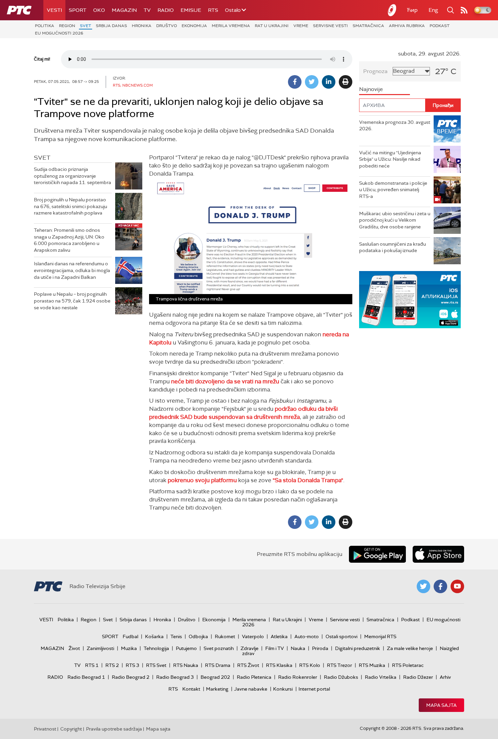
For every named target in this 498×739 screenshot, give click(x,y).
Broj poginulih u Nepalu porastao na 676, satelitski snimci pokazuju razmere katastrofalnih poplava (70, 206)
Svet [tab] (42, 158)
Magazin (124, 10)
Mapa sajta (441, 705)
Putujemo (186, 648)
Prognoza (375, 71)
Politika (44, 25)
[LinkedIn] (328, 82)
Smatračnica (368, 25)
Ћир (412, 10)
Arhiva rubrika (407, 25)
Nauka (298, 648)
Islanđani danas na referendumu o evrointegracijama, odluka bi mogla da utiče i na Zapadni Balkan (72, 270)
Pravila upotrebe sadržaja (114, 729)
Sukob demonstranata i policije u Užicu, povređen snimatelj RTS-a (393, 189)
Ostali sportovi (341, 636)
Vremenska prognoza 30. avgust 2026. (394, 125)
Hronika (141, 25)
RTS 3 (132, 665)
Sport (77, 10)
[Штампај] (345, 82)
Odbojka (198, 636)
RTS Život (248, 665)
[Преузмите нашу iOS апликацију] (438, 554)
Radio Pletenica (254, 677)
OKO (99, 10)
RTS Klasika (279, 665)
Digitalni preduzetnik (357, 648)
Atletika (279, 636)
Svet (85, 25)
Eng (433, 10)
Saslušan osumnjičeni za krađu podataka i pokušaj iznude (392, 247)
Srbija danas (111, 25)
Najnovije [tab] (371, 89)
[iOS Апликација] (410, 299)
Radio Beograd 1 (86, 677)
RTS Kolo (309, 665)
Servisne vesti (330, 25)
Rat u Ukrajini (272, 25)
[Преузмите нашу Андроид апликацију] (377, 554)
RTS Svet (156, 665)
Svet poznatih (219, 648)
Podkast (440, 25)
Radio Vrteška (380, 677)
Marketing (217, 689)
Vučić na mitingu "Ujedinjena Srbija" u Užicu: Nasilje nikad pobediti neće (390, 159)
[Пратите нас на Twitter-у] (423, 586)
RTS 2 (112, 665)
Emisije (191, 10)
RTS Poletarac (408, 665)
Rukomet (225, 636)
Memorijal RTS (380, 636)
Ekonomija (194, 25)
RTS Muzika (372, 665)
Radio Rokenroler (297, 677)
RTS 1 (92, 665)
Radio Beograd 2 (130, 677)
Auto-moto (306, 636)
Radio (166, 10)
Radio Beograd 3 (175, 677)
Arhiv (445, 677)
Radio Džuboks (341, 677)
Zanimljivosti (100, 648)
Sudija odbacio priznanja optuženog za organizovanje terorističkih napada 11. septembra (72, 175)
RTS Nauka (185, 665)
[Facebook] (295, 82)
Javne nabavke (250, 689)
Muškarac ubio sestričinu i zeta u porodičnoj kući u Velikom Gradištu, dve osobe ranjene (394, 220)
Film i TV (274, 648)
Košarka (154, 636)
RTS (213, 10)
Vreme (300, 25)
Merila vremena (231, 25)
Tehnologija (156, 648)
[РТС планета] (392, 10)
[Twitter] (311, 82)
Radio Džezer (418, 677)
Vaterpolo (253, 636)
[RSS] (464, 10)
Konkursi (283, 689)
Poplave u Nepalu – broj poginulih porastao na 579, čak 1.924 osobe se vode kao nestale (72, 300)
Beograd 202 (215, 677)
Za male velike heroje (410, 648)
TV (147, 10)
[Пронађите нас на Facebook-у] (440, 586)
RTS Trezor (339, 665)
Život (74, 648)
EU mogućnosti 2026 (59, 33)
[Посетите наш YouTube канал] (457, 586)
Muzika (129, 648)
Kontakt (191, 689)
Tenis (176, 636)
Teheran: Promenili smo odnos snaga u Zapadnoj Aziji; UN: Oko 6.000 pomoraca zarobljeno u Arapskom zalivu (69, 240)
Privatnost (45, 729)
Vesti (54, 10)
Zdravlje (249, 648)
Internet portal (314, 689)
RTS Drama (217, 665)
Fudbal (130, 636)
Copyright (71, 729)
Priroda (320, 648)
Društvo (166, 25)
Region (67, 25)
